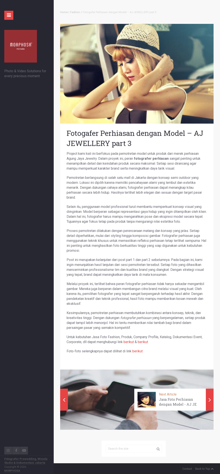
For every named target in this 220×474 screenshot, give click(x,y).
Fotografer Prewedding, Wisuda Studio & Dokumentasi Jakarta (25, 460)
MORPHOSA (12, 470)
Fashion (75, 12)
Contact (187, 468)
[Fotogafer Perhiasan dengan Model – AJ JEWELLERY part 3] (137, 74)
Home (64, 12)
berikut (129, 342)
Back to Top (202, 468)
